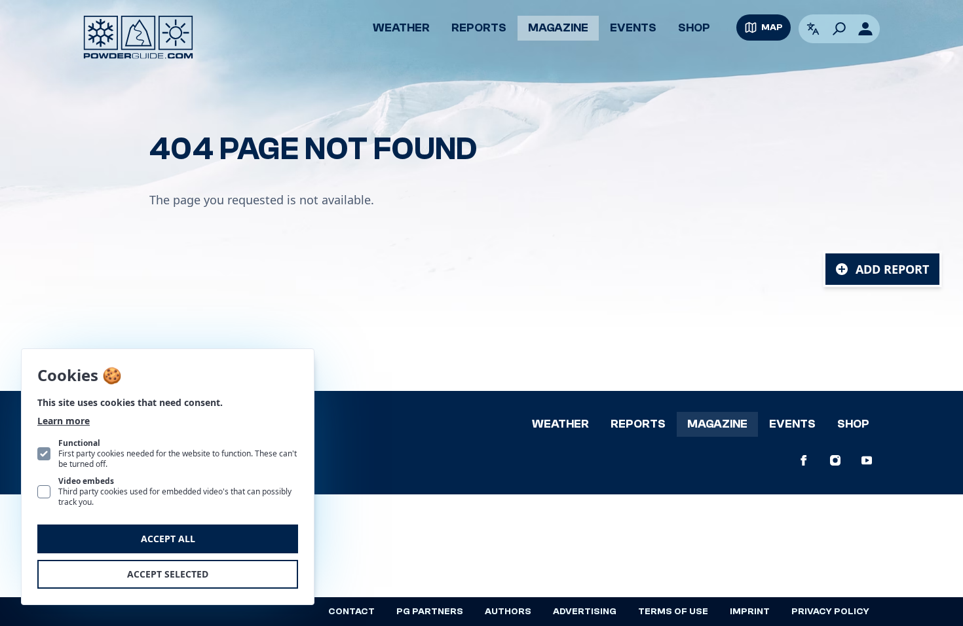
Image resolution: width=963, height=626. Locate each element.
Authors (508, 611)
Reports (478, 28)
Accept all (168, 538)
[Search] (839, 29)
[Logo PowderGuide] (138, 37)
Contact (351, 611)
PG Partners (429, 611)
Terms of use (673, 611)
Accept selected (167, 574)
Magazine (558, 28)
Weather (401, 28)
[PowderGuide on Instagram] (835, 460)
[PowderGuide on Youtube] (867, 460)
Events (633, 28)
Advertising (584, 611)
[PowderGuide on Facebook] (804, 460)
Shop (694, 28)
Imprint (750, 611)
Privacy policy (830, 611)
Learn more (63, 420)
